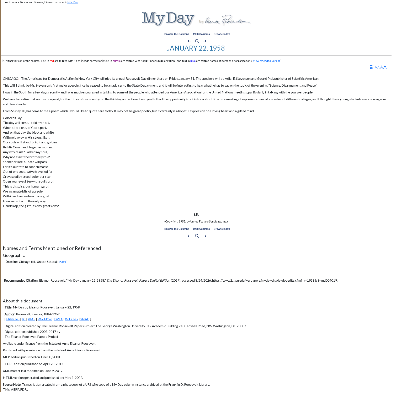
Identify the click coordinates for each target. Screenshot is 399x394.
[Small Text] (376, 67)
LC (24, 319)
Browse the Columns (176, 34)
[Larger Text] (385, 67)
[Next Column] (204, 41)
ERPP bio (13, 319)
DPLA (58, 319)
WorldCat (45, 319)
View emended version (267, 60)
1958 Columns (201, 34)
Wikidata (71, 319)
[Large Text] (381, 67)
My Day (72, 2)
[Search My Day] (197, 41)
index (62, 261)
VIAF (31, 319)
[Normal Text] (378, 67)
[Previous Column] (189, 41)
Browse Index (222, 34)
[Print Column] (371, 67)
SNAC (84, 319)
